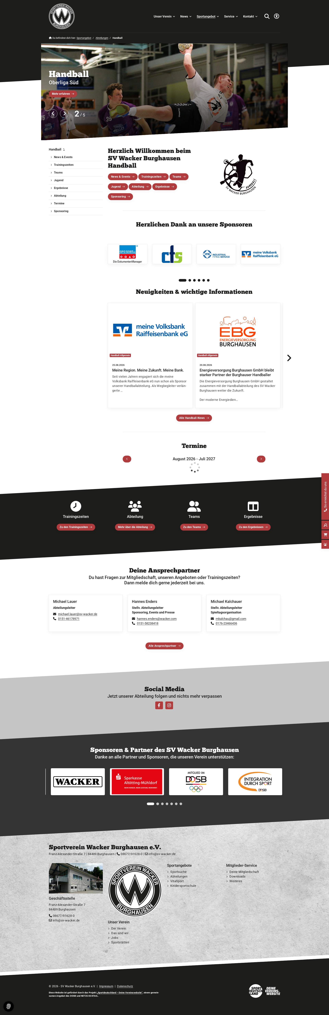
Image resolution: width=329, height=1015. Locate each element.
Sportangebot (206, 16)
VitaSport (177, 881)
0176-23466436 (226, 623)
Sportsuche (178, 872)
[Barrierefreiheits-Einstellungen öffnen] (276, 16)
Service (229, 16)
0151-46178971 (69, 618)
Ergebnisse (162, 186)
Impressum (106, 986)
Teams (177, 176)
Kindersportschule (183, 886)
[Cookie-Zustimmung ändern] (8, 1006)
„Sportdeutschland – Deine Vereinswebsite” (119, 992)
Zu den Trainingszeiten (74, 527)
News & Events (120, 176)
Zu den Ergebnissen (251, 527)
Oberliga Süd (63, 82)
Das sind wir (120, 933)
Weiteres (235, 881)
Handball (69, 74)
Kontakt (248, 16)
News (184, 16)
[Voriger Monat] (127, 459)
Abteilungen (102, 38)
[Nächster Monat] (261, 459)
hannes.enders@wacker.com (157, 618)
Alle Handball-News (192, 418)
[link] (150, 356)
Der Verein (118, 928)
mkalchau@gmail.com (231, 618)
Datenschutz (125, 986)
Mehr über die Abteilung (133, 527)
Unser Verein (163, 16)
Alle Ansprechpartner (162, 645)
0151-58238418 (147, 623)
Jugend (116, 186)
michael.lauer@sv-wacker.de (77, 614)
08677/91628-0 (131, 854)
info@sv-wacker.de (162, 854)
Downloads (237, 876)
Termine (59, 203)
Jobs (114, 937)
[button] (180, 280)
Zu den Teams (192, 527)
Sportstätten (120, 942)
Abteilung (138, 186)
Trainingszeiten (151, 176)
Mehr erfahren (61, 93)
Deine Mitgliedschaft (244, 872)
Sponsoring (118, 196)
